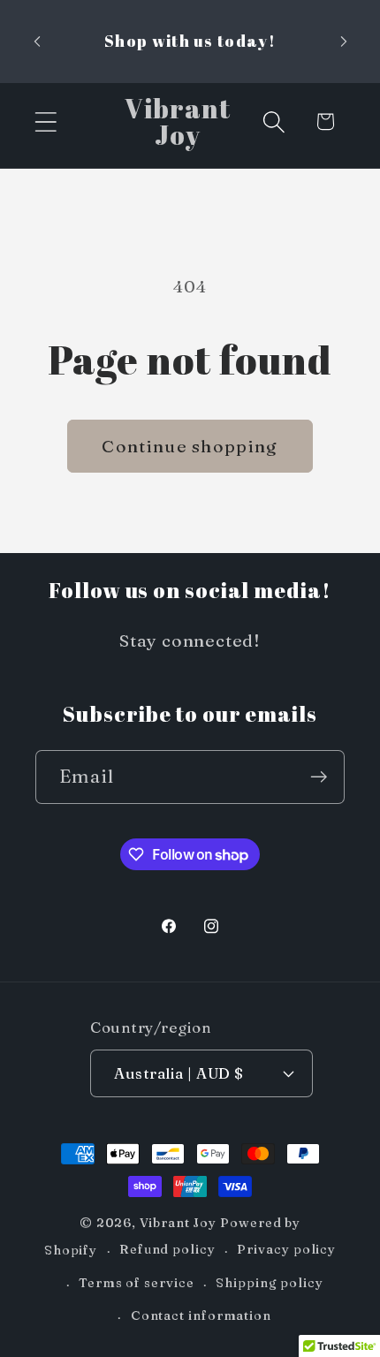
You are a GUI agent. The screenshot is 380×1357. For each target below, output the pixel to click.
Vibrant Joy (178, 1223)
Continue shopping (189, 446)
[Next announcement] (343, 41)
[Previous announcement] (37, 41)
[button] (45, 121)
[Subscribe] (318, 777)
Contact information (201, 1315)
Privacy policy (286, 1249)
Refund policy (167, 1249)
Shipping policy (269, 1283)
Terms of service (136, 1283)
